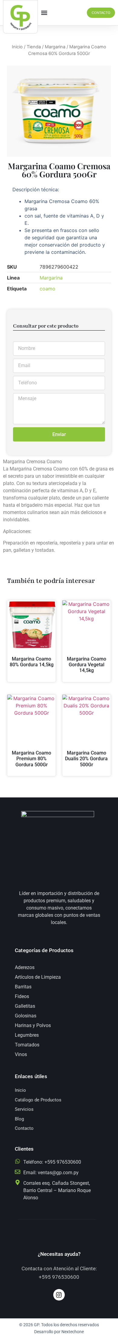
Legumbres (27, 1035)
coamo (47, 289)
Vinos (21, 1054)
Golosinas (25, 1016)
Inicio (17, 47)
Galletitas (25, 1006)
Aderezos (24, 967)
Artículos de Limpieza (38, 977)
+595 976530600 (59, 1277)
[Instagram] (59, 1295)
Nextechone (72, 1331)
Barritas (23, 987)
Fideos (22, 996)
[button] (44, 13)
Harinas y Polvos (33, 1025)
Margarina (55, 47)
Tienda (34, 47)
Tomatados (27, 1045)
